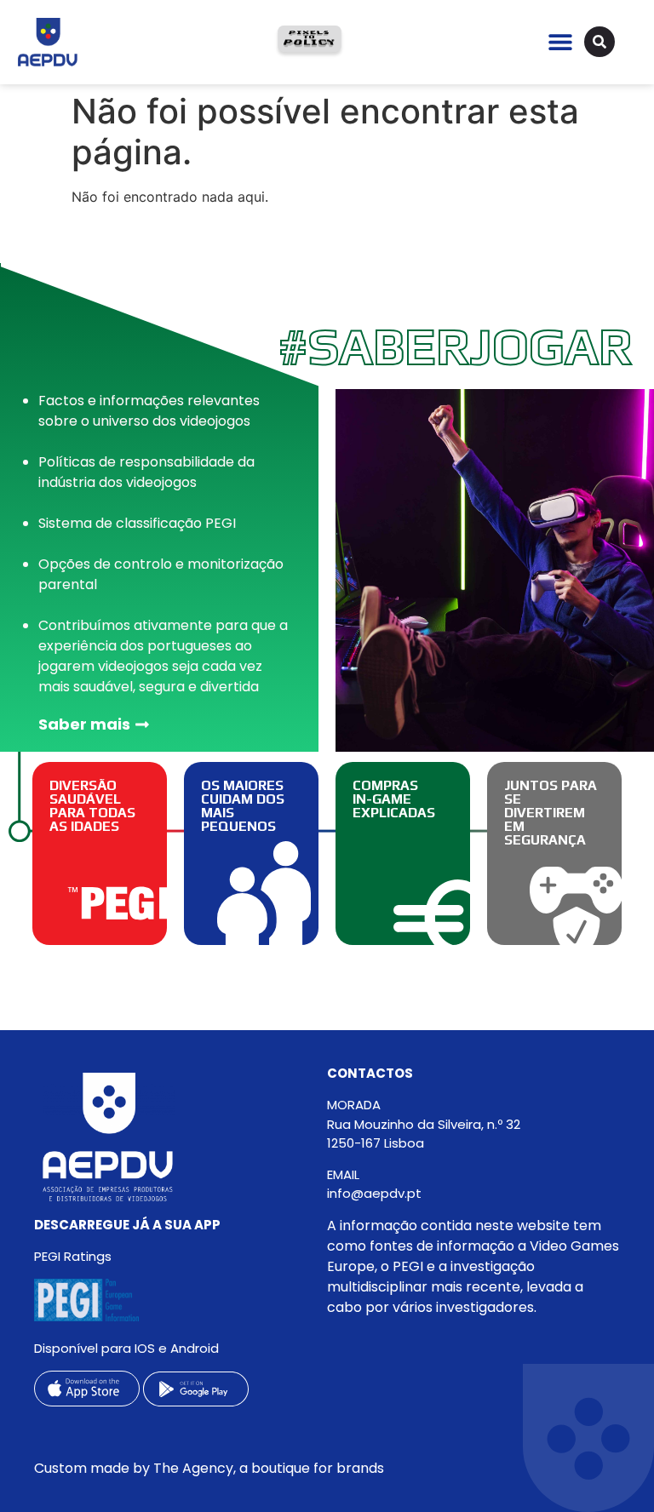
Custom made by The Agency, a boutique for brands (209, 1468)
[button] (560, 42)
